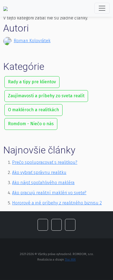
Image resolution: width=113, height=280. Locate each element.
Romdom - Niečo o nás (31, 123)
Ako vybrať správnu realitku (39, 172)
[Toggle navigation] (102, 8)
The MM (70, 259)
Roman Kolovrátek (32, 40)
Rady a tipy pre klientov (32, 81)
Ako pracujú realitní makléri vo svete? (49, 192)
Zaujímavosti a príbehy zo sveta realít (46, 95)
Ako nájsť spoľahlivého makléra (43, 182)
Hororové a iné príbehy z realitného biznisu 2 (57, 202)
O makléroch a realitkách (33, 109)
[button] (43, 225)
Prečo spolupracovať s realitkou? (44, 162)
